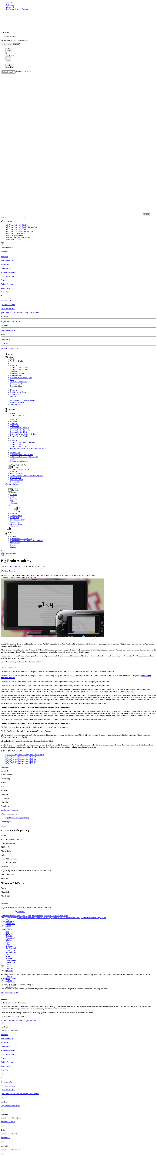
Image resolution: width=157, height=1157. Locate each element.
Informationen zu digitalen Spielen (22, 400)
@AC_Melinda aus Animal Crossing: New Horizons (20, 313)
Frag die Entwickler (17, 520)
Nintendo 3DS (6, 268)
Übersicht (9, 3)
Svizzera (9, 981)
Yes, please (14, 993)
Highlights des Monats (18, 392)
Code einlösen (15, 405)
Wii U (20, 566)
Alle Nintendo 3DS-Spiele (15, 233)
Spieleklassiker (15, 478)
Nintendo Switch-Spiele (18, 369)
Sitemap (13, 547)
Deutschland (10, 924)
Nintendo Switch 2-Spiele (19, 367)
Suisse (8, 956)
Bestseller (13, 396)
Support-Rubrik (143, 700)
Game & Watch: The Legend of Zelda (24, 457)
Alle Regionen (11, 987)
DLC (12, 380)
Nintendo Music (16, 482)
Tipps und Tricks (16, 524)
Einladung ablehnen (8, 1021)
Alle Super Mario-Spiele (14, 235)
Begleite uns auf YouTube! (10, 321)
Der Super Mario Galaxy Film (21, 539)
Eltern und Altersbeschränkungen (13, 916)
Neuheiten (14, 371)
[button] (81, 354)
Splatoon (4, 280)
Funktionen (14, 422)
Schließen (4, 978)
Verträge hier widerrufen (62, 918)
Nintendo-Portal (16, 384)
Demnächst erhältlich (17, 373)
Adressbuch (10, 7)
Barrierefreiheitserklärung (90, 918)
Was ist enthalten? (16, 474)
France (8, 928)
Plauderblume (15, 453)
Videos (12, 501)
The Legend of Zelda (8, 272)
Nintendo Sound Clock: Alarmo (21, 455)
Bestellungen (10, 5)
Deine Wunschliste (17, 402)
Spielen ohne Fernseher (9, 810)
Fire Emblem (5, 264)
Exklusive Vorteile (16, 480)
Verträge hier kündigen (44, 918)
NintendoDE (5, 339)
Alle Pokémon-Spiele (13, 239)
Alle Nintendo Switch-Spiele (16, 229)
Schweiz (9, 977)
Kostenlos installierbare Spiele (21, 378)
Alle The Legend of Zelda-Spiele (18, 237)
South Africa (10, 950)
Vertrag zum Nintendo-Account (39, 731)
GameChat (14, 424)
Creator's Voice (15, 522)
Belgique (9, 936)
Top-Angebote (15, 394)
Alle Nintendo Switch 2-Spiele (17, 225)
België (8, 920)
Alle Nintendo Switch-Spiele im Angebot (20, 231)
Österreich (9, 971)
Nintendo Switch (7, 261)
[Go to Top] (78, 551)
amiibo (12, 459)
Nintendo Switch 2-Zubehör (20, 430)
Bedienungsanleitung (21, 818)
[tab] (78, 912)
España (8, 926)
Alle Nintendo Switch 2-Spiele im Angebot (21, 227)
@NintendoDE (6, 301)
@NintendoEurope (8, 305)
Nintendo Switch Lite (18, 446)
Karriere (13, 545)
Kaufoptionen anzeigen (24, 71)
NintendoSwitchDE (8, 330)
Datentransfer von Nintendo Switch (23, 434)
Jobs (41, 916)
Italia (7, 932)
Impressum (36, 916)
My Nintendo (15, 543)
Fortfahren (12, 978)
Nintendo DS (12, 566)
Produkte (13, 499)
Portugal (9, 952)
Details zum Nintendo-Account (17, 9)
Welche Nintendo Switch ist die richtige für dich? (28, 448)
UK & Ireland (11, 960)
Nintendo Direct (16, 516)
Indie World (14, 518)
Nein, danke (5, 993)
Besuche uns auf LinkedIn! (11, 348)
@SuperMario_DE (8, 309)
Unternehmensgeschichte (19, 461)
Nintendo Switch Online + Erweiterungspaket (26, 476)
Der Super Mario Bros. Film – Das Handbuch (26, 541)
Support (28, 916)
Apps (12, 497)
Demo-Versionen (16, 376)
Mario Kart (5, 292)
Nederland (9, 969)
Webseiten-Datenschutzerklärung (56, 916)
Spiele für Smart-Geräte (18, 382)
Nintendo (4, 257)
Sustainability (76, 918)
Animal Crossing (7, 284)
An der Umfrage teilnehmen (26, 1021)
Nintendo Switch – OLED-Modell (22, 442)
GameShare (14, 426)
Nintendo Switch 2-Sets (18, 432)
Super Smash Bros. (8, 276)
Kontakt (103, 918)
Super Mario (5, 288)
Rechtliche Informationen (26, 918)
